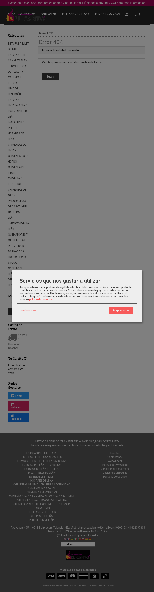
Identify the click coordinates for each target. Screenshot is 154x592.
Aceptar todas (121, 310)
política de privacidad (41, 299)
